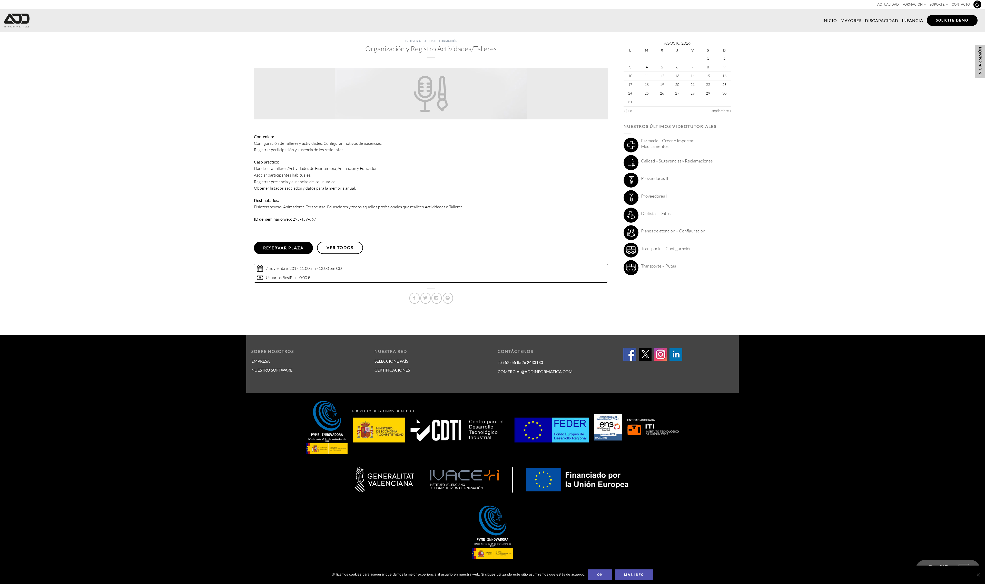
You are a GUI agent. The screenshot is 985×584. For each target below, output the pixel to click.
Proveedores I (654, 196)
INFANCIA (912, 20)
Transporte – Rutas (658, 266)
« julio (628, 110)
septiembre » (721, 110)
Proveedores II (654, 178)
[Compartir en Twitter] (425, 298)
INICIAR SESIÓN (980, 61)
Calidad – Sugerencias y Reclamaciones (677, 160)
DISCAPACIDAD (881, 20)
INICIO (829, 20)
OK (600, 575)
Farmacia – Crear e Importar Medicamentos (667, 143)
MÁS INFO (634, 575)
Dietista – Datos (656, 213)
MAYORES (851, 20)
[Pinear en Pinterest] (448, 298)
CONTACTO (961, 4)
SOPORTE (937, 4)
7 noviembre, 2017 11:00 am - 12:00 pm (300, 268)
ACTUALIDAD (888, 4)
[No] (978, 576)
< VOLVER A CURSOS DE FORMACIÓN (431, 41)
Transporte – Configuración (666, 248)
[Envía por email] (436, 298)
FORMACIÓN (912, 4)
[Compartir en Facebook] (414, 298)
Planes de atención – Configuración (673, 230)
